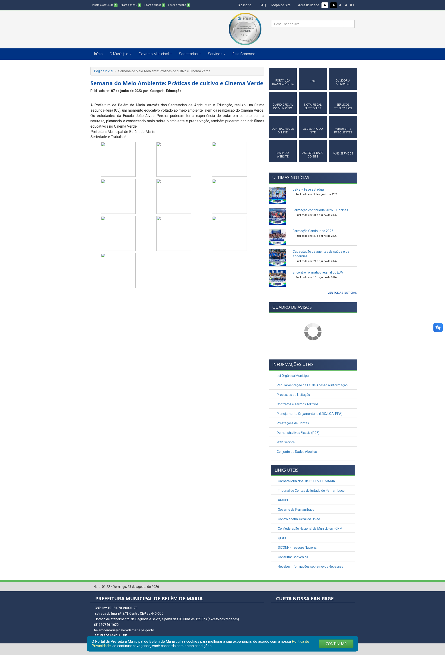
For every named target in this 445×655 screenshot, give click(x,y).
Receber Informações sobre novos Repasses (310, 566)
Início (98, 54)
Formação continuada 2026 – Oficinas (320, 210)
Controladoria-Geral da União (298, 519)
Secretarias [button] (188, 54)
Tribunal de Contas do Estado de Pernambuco (311, 490)
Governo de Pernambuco (295, 509)
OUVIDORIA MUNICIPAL (343, 82)
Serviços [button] (215, 54)
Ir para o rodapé (178, 4)
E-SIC (313, 81)
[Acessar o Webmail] (344, 587)
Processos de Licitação (293, 395)
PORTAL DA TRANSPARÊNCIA (283, 82)
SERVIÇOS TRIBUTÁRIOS (343, 106)
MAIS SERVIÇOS (343, 153)
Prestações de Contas (292, 423)
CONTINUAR (336, 643)
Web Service (285, 442)
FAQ (262, 5)
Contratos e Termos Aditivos (297, 404)
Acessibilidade (308, 5)
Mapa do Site (281, 5)
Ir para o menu (130, 4)
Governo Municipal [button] (154, 54)
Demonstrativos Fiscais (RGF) (297, 433)
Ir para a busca (154, 4)
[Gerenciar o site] (351, 587)
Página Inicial (103, 71)
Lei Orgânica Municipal (292, 376)
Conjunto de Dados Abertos (296, 451)
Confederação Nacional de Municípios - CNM (309, 528)
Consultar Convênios (292, 557)
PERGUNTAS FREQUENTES (343, 130)
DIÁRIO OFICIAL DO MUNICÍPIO (283, 106)
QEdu (281, 538)
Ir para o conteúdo (104, 4)
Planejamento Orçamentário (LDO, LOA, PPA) (309, 414)
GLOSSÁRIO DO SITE (313, 130)
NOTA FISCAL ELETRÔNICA (312, 106)
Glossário (244, 5)
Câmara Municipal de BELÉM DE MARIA (306, 481)
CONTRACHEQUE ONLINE (282, 130)
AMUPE (283, 500)
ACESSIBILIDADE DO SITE (312, 154)
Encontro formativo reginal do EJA (318, 272)
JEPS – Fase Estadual (308, 189)
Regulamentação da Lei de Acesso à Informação (312, 385)
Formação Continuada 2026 (313, 231)
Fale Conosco (243, 54)
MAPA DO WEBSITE (283, 154)
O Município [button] (119, 54)
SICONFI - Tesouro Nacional (297, 547)
